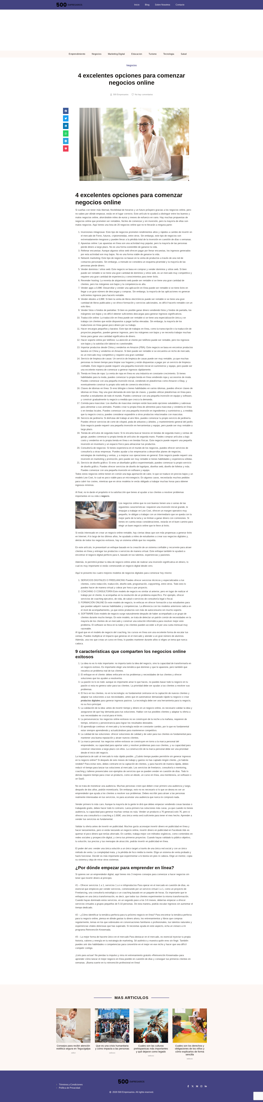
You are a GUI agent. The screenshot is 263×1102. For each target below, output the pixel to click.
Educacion (136, 54)
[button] (65, 111)
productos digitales (90, 700)
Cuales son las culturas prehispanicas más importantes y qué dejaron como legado (151, 1048)
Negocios (96, 54)
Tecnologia (168, 54)
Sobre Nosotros (162, 5)
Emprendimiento (77, 54)
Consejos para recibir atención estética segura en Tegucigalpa (73, 1047)
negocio (105, 496)
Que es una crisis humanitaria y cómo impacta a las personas (112, 1047)
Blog (147, 5)
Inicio (136, 5)
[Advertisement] (131, 30)
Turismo (153, 54)
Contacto (180, 5)
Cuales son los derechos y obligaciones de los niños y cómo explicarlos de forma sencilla (189, 1050)
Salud (184, 54)
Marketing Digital (116, 54)
